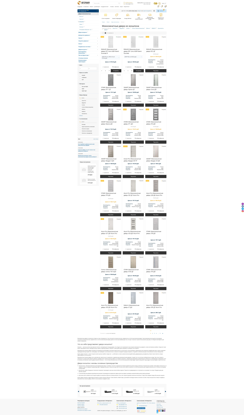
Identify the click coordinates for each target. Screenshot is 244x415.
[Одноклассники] (159, 411)
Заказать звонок (141, 408)
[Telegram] (161, 411)
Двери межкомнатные (84, 14)
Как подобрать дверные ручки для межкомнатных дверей (86, 144)
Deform (148, 28)
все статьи (96, 139)
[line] (103, 33)
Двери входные (82, 32)
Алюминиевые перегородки (82, 61)
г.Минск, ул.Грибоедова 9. (121, 403)
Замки (80, 38)
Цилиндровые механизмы (82, 52)
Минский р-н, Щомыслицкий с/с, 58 (104, 403)
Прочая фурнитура (83, 55)
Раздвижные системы (84, 46)
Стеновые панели (83, 58)
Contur (128, 28)
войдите (139, 10)
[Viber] (164, 411)
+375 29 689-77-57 (129, 4)
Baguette (122, 28)
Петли (80, 43)
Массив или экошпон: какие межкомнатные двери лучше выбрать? (87, 156)
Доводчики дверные (84, 35)
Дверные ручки (82, 49)
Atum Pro (115, 28)
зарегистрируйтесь (147, 10)
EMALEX (154, 28)
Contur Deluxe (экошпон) (138, 28)
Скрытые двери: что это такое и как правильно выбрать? (86, 150)
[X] (162, 411)
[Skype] (157, 412)
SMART (106, 30)
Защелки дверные (83, 41)
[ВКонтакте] (157, 411)
